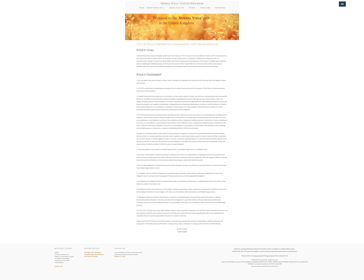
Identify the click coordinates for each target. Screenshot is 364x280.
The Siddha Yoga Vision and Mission (94, 254)
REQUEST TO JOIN (119, 256)
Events (192, 8)
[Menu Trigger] (342, 4)
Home (141, 8)
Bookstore (220, 8)
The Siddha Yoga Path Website (92, 252)
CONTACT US (59, 266)
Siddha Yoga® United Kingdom (182, 3)
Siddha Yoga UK (176, 8)
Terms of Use (257, 256)
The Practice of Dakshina (91, 256)
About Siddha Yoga (155, 8)
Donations (205, 8)
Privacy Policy (269, 256)
